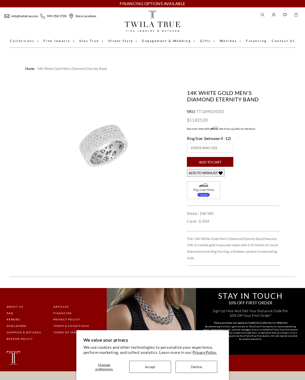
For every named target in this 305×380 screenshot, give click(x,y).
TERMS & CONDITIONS (71, 326)
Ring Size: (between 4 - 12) (209, 138)
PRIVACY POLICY (66, 319)
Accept (150, 367)
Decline (196, 367)
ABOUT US (15, 306)
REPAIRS (13, 319)
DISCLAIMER (17, 326)
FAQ (10, 313)
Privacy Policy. (204, 352)
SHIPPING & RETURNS (24, 332)
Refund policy (20, 338)
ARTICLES (61, 306)
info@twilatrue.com (24, 16)
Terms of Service (68, 332)
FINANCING (62, 313)
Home (29, 68)
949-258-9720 (57, 16)
